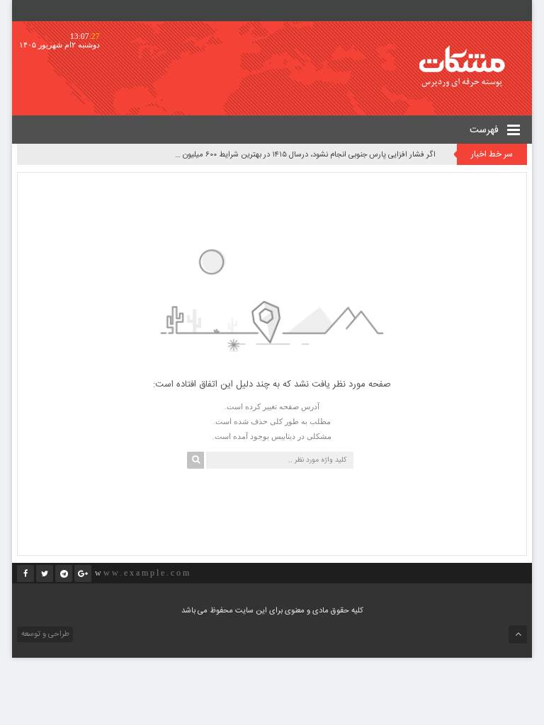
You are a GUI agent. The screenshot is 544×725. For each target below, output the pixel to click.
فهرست (486, 130)
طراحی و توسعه (44, 634)
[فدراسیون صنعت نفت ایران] (472, 66)
